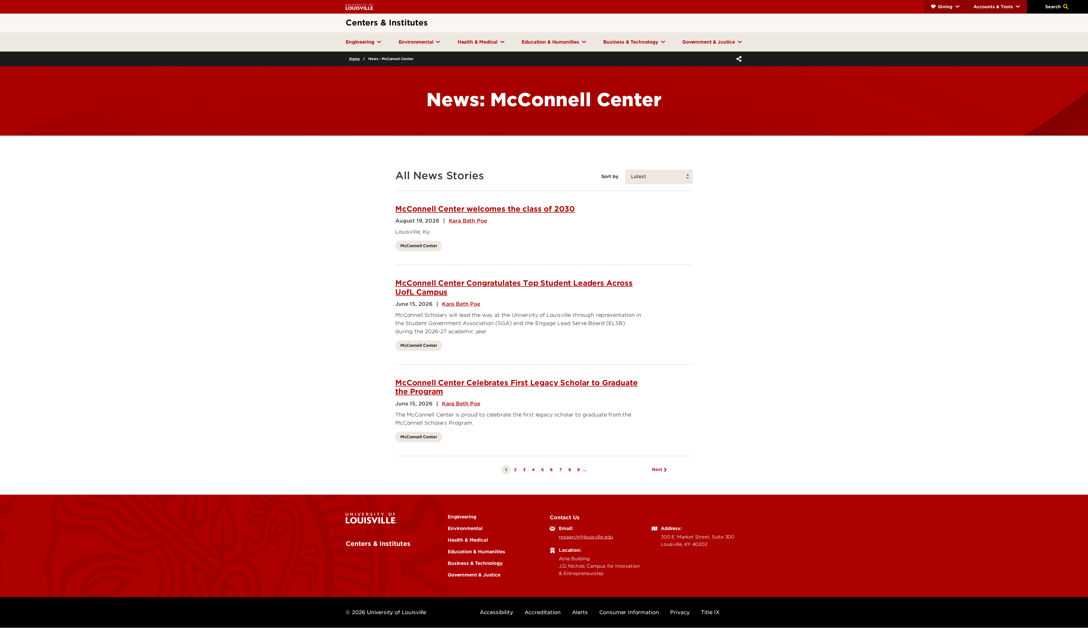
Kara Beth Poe (468, 220)
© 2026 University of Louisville (386, 612)
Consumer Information (629, 612)
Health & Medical (468, 540)
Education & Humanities (476, 551)
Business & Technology (475, 563)
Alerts (580, 612)
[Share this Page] (737, 59)
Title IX (710, 612)
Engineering (462, 517)
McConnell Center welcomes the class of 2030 (485, 208)
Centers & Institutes (378, 543)
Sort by (610, 176)
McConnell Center (418, 245)
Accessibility (496, 612)
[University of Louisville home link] (360, 7)
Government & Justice (474, 575)
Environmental (465, 528)
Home (354, 59)
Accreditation (542, 612)
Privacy (680, 612)
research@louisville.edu (586, 537)
